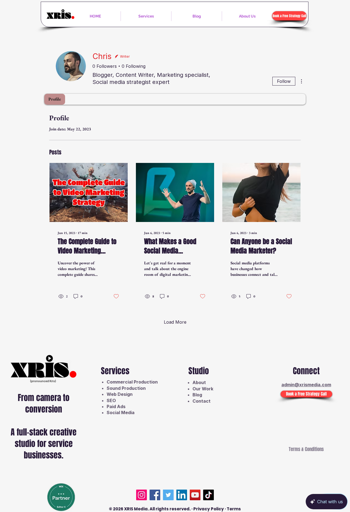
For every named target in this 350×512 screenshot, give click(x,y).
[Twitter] (168, 495)
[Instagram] (141, 495)
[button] (146, 16)
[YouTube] (195, 495)
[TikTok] (208, 495)
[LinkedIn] (181, 495)
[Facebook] (155, 495)
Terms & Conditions (306, 449)
